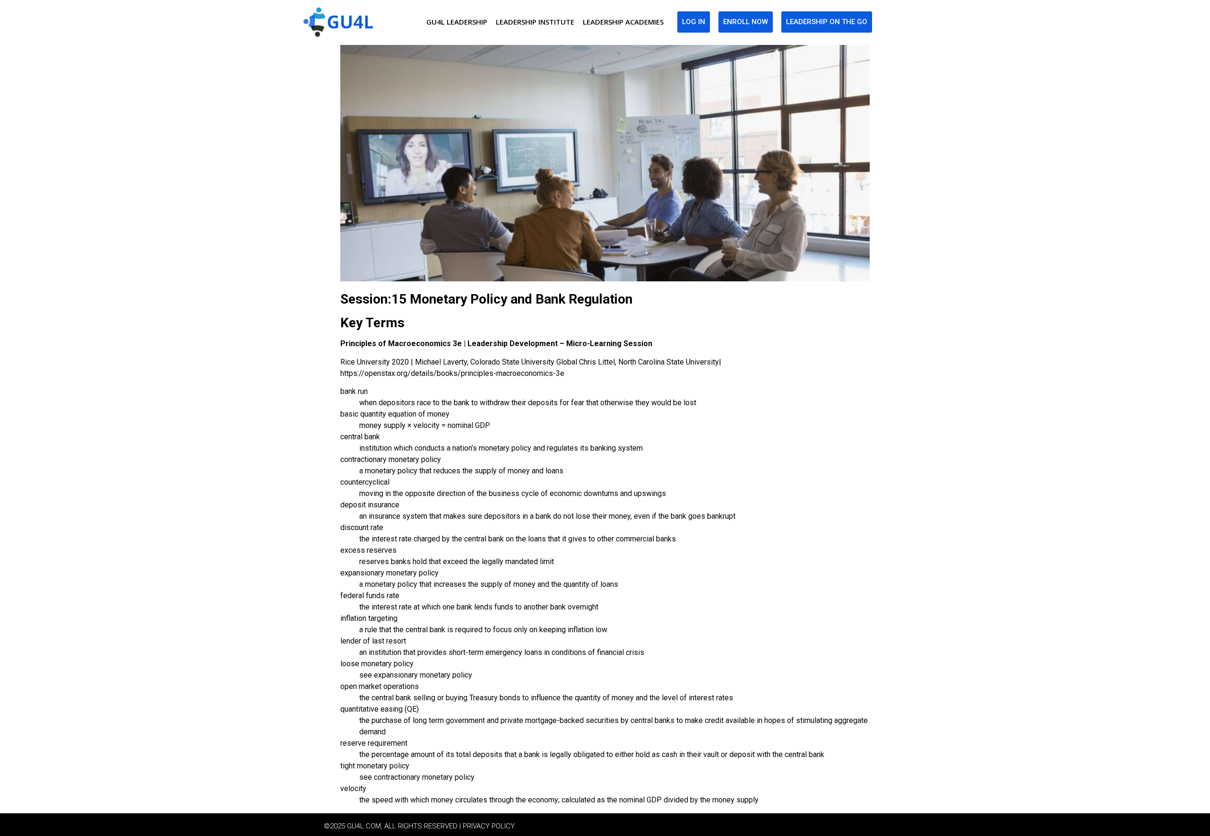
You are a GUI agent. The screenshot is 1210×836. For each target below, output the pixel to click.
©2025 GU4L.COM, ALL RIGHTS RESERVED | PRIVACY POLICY (419, 826)
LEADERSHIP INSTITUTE (535, 21)
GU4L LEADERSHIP (456, 21)
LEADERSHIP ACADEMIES (623, 21)
